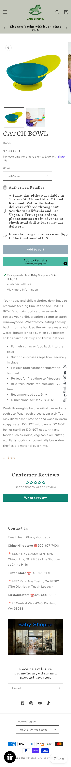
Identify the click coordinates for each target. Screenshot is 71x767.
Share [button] (11, 457)
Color (6, 167)
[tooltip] (65, 263)
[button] (5, 12)
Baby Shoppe (28, 757)
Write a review (35, 498)
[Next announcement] (66, 28)
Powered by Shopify (48, 757)
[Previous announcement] (4, 28)
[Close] (64, 366)
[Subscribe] (58, 688)
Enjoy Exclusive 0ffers (64, 386)
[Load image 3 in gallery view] (35, 117)
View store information (22, 289)
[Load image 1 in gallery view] (14, 117)
